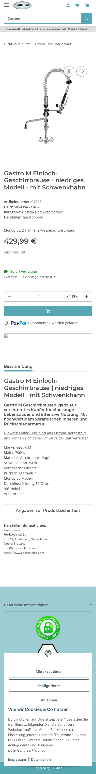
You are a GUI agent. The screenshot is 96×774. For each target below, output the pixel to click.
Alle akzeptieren (49, 671)
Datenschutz (41, 759)
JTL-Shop (56, 768)
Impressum (17, 759)
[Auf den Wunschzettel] (81, 71)
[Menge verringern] (9, 296)
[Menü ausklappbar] (6, 3)
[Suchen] (86, 18)
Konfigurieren (49, 686)
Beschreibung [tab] (18, 366)
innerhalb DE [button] (48, 277)
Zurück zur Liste (19, 44)
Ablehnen (49, 700)
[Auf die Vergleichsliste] (69, 71)
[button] (68, 5)
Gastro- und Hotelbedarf (42, 212)
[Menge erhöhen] (86, 296)
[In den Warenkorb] (8, 59)
